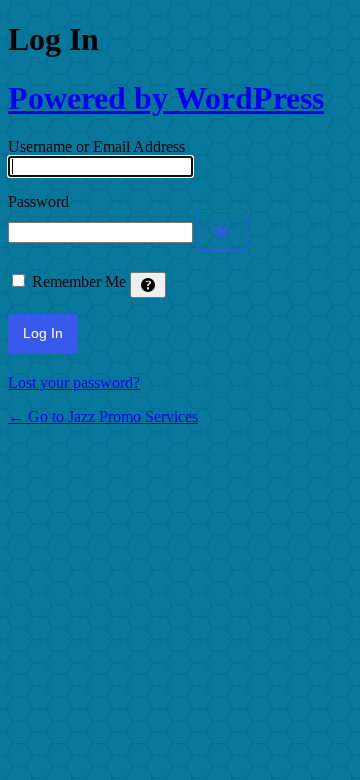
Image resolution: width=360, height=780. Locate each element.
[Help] (148, 285)
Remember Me (79, 281)
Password (38, 201)
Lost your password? (74, 382)
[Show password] (222, 231)
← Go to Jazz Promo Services (103, 416)
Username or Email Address (96, 146)
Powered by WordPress (166, 98)
